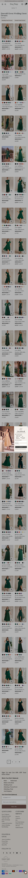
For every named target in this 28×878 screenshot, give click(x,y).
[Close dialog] (27, 426)
